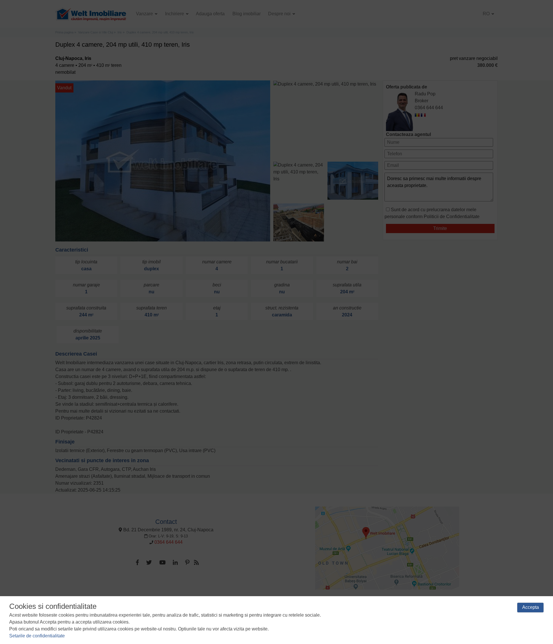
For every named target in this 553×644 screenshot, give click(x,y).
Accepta (530, 607)
